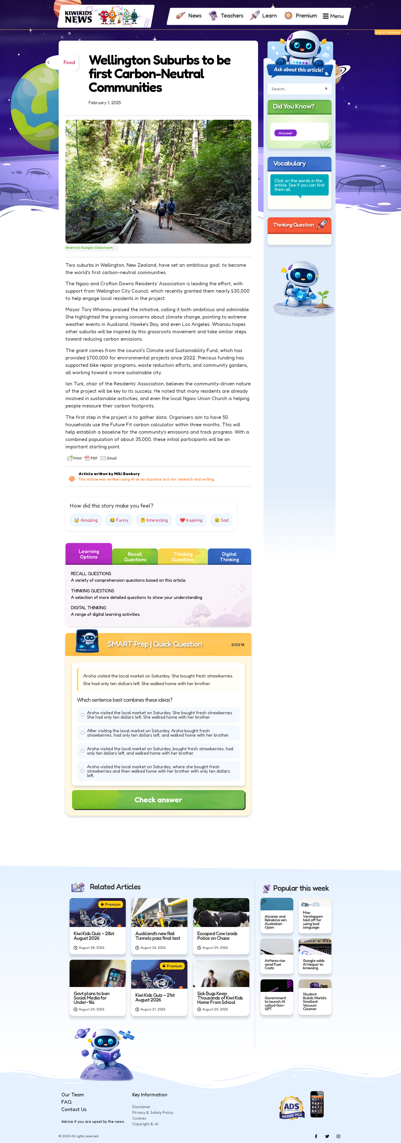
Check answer (158, 799)
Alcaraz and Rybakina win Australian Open (275, 921)
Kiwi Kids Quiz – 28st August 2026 (94, 935)
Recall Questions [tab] (135, 556)
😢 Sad (221, 520)
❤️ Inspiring (191, 520)
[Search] (326, 88)
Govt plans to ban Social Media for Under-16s (91, 997)
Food (69, 62)
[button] (285, 133)
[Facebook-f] (316, 1136)
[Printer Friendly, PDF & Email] (91, 458)
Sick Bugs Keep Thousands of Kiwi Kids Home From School (220, 997)
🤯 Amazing (86, 520)
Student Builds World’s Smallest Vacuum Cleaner (314, 1001)
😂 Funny (119, 520)
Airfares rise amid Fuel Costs (275, 964)
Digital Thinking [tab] (229, 556)
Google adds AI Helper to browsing (313, 964)
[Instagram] (338, 1136)
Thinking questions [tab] (183, 556)
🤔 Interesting (154, 520)
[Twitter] (327, 1136)
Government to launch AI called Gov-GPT (275, 1003)
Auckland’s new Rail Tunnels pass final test (157, 935)
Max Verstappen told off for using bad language (313, 920)
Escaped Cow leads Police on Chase (217, 935)
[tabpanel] (158, 596)
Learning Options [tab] (89, 554)
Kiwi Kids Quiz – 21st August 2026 (155, 997)
